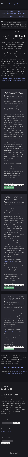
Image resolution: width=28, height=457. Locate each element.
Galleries (10, 11)
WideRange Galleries (14, 453)
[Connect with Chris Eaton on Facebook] (5, 389)
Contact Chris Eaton (6, 431)
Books (19, 11)
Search (12, 16)
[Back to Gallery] (9, 32)
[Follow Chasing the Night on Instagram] (8, 389)
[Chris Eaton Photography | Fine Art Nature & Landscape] (14, 6)
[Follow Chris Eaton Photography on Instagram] (2, 389)
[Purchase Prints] (18, 32)
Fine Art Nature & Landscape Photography (14, 78)
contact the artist (8, 165)
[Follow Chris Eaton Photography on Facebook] (11, 389)
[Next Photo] (21, 32)
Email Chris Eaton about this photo (14, 367)
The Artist (22, 14)
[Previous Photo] (6, 32)
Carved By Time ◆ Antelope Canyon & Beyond (14, 80)
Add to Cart (9, 187)
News (5, 16)
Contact (21, 16)
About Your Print (8, 14)
